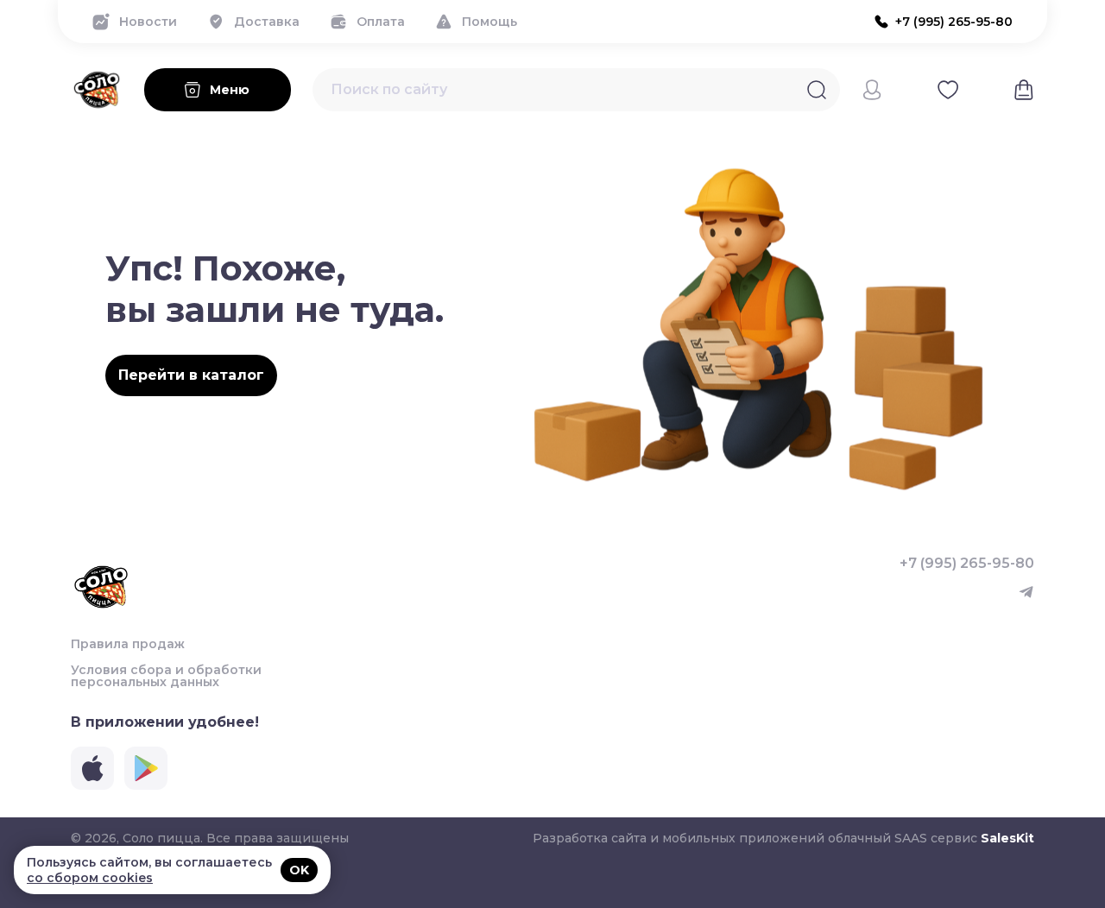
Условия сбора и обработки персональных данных (166, 676)
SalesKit (1007, 838)
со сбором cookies (90, 878)
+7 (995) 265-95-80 (967, 564)
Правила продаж (128, 644)
